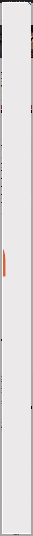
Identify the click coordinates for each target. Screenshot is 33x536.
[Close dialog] (29, 3)
